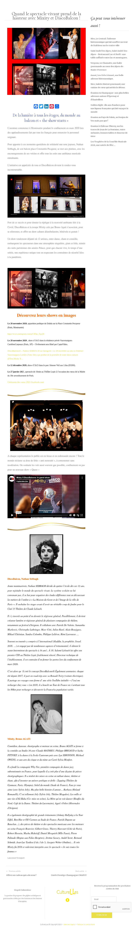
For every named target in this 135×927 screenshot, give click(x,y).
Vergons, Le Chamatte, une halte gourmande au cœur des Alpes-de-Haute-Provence (107, 66)
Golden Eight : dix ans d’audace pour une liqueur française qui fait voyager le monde (109, 108)
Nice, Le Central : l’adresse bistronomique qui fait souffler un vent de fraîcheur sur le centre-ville (109, 42)
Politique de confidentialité (86, 924)
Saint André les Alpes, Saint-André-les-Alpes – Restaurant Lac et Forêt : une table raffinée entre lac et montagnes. (109, 54)
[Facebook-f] (67, 900)
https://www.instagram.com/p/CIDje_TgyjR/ (26, 334)
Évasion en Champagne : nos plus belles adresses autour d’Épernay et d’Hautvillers (110, 96)
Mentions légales (69, 924)
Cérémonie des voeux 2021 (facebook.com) (26, 382)
